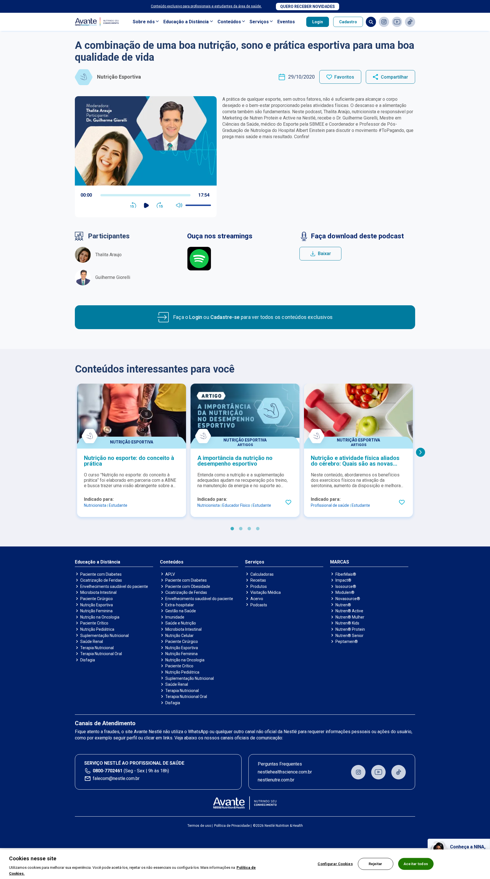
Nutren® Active (349, 611)
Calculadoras (262, 574)
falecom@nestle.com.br (116, 778)
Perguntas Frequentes (280, 764)
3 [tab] (249, 529)
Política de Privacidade (232, 826)
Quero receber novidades (307, 6)
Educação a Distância (186, 21)
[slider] (145, 195)
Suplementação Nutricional (104, 635)
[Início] (245, 803)
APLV (170, 574)
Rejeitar (376, 864)
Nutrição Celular (179, 635)
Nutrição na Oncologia (99, 617)
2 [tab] (241, 529)
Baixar (324, 253)
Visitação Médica (265, 592)
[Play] (146, 205)
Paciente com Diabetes (101, 574)
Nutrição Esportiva (96, 605)
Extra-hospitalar (179, 605)
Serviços (259, 21)
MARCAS (339, 562)
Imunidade (174, 617)
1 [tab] (232, 529)
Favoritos (344, 77)
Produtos (258, 586)
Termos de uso (199, 826)
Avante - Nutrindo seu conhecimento (98, 22)
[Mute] (179, 205)
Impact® (343, 580)
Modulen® (344, 592)
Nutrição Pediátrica (97, 629)
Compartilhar (394, 77)
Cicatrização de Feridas (101, 580)
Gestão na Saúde (180, 611)
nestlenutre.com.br (276, 780)
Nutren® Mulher (349, 617)
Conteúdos (229, 21)
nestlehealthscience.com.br (285, 772)
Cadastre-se (225, 317)
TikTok (410, 22)
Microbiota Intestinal (98, 592)
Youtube (397, 22)
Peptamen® (346, 641)
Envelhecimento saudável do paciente (114, 586)
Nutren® (343, 605)
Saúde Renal (91, 641)
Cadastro (348, 22)
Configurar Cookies (335, 864)
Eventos (286, 21)
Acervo (256, 598)
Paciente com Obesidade (187, 586)
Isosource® (345, 586)
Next (420, 452)
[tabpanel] (131, 450)
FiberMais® (345, 574)
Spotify (199, 259)
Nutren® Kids (347, 623)
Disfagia (87, 660)
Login (317, 22)
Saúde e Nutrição (180, 623)
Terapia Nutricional (97, 647)
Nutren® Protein (350, 629)
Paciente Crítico (94, 623)
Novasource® (347, 598)
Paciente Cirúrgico (96, 598)
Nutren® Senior (349, 635)
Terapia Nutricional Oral (101, 653)
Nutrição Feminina (96, 611)
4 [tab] (258, 529)
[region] (245, 864)
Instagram (384, 22)
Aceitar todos (416, 864)
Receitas (258, 580)
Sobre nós (144, 21)
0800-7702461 (107, 770)
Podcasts (258, 605)
